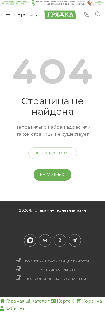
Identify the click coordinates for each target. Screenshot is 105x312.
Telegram (75, 240)
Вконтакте (45, 240)
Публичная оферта (57, 270)
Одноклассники (60, 240)
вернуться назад (53, 153)
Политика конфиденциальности (57, 261)
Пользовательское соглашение (57, 279)
